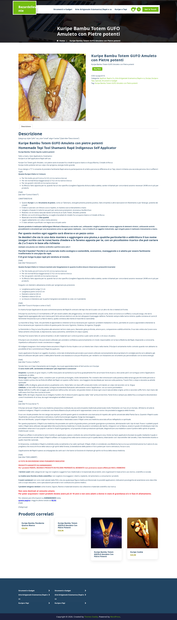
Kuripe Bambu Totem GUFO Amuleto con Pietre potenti (116, 83)
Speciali (98, 81)
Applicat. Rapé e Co (107, 78)
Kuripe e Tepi (121, 9)
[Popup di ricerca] (139, 9)
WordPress (115, 616)
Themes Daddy (91, 616)
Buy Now (97, 69)
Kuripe (148, 78)
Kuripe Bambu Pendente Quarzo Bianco (33, 524)
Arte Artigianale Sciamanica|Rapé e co (93, 9)
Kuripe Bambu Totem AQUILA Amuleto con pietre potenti (67, 525)
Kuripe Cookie (136, 552)
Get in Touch (150, 9)
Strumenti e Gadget (62, 9)
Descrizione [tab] (26, 126)
